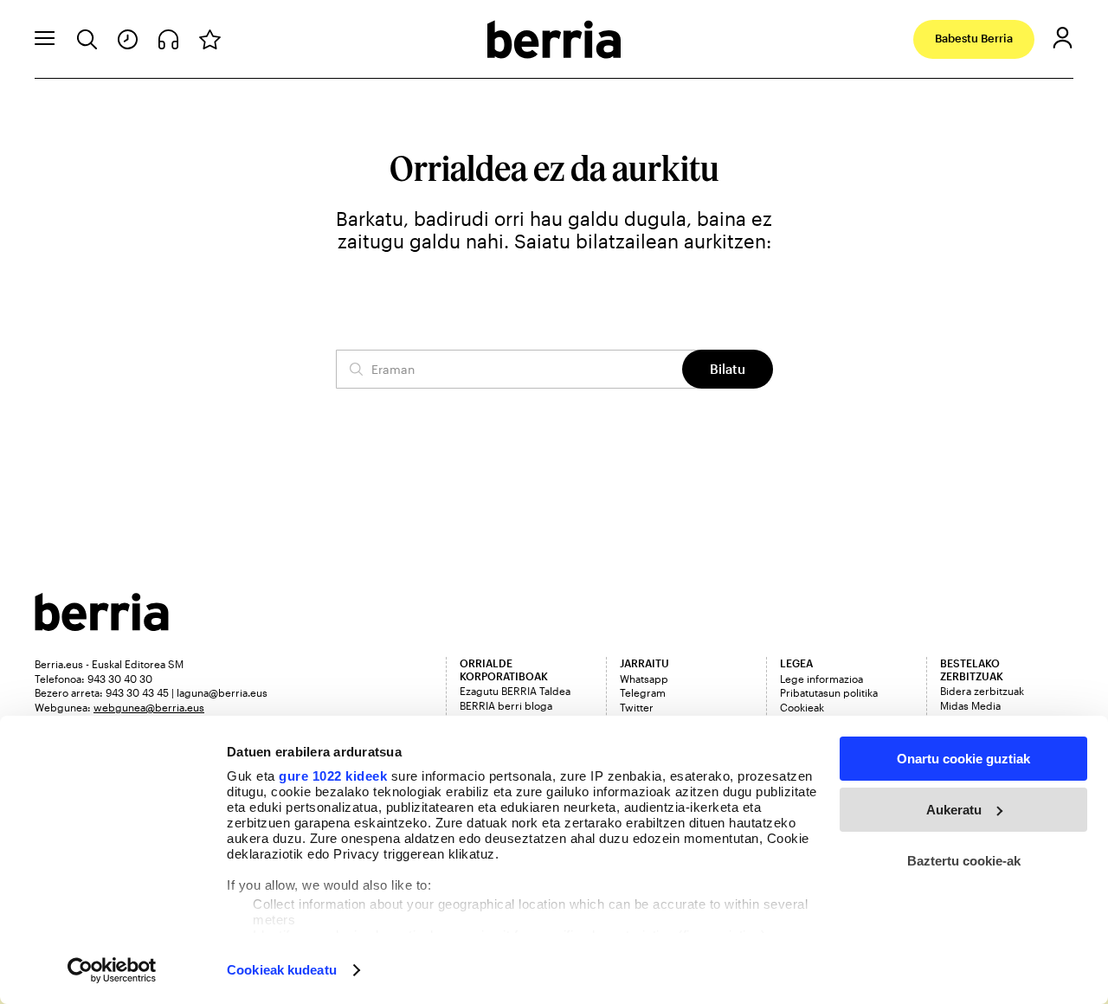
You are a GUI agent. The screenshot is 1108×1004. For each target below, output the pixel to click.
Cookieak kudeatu (282, 969)
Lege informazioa (821, 679)
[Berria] (102, 625)
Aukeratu (954, 809)
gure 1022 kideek (333, 776)
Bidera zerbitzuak (982, 691)
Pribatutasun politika (829, 692)
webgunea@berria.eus (148, 707)
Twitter (637, 707)
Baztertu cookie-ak (964, 860)
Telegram (643, 692)
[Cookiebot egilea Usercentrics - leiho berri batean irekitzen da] (112, 970)
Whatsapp (644, 679)
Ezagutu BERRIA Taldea (515, 691)
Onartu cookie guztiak (963, 758)
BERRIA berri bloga (506, 705)
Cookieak (802, 707)
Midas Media (970, 705)
